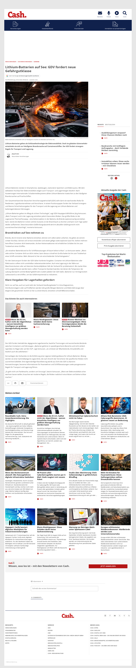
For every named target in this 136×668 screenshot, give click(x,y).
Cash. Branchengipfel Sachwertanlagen (104, 640)
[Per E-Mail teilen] (22, 383)
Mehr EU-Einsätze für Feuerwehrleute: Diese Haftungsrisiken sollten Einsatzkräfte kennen (111, 475)
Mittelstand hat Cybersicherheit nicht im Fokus (83, 417)
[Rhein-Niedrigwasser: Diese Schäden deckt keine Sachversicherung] (47, 310)
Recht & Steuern (10, 640)
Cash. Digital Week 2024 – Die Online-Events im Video (108, 635)
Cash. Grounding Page (55, 653)
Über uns (51, 651)
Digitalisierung (10, 638)
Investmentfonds (47, 29)
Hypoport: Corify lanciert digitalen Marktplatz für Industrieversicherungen (16, 529)
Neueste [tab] (100, 124)
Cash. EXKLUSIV (95, 630)
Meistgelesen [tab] (110, 124)
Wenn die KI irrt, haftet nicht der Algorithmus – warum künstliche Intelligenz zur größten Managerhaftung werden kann (18, 325)
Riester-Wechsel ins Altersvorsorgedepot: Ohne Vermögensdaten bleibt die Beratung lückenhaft (74, 322)
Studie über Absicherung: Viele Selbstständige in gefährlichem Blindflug (83, 474)
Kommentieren (36, 383)
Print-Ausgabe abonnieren (114, 246)
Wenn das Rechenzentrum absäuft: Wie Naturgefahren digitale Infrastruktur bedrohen (19, 474)
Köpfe (7, 643)
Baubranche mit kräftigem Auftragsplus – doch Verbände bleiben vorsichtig (114, 148)
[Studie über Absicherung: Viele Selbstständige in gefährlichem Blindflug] (84, 462)
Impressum (51, 638)
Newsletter (52, 648)
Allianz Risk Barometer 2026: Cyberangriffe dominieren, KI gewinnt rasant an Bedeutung (114, 418)
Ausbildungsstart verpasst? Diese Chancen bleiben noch (114, 134)
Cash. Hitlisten (95, 643)
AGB (49, 633)
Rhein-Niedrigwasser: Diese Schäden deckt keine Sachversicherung (46, 321)
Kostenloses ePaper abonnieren (114, 240)
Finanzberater (79, 29)
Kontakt (51, 640)
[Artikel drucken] (15, 383)
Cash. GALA (94, 638)
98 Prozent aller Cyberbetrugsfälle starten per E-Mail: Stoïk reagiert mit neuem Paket (51, 475)
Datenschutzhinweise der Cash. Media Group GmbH (65, 635)
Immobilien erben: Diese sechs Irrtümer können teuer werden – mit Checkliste (115, 163)
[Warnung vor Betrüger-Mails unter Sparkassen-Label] (84, 516)
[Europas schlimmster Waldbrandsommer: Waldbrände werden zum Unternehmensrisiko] (116, 516)
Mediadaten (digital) (55, 643)
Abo (49, 628)
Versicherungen (15, 29)
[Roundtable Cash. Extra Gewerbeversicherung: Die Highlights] (20, 405)
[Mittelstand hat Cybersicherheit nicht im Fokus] (84, 405)
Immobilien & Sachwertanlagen (115, 29)
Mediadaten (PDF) (54, 646)
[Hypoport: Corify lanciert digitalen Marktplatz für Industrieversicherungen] (20, 516)
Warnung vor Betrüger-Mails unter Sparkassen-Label (81, 528)
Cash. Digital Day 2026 (97, 633)
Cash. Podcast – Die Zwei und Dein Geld (103, 646)
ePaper (50, 630)
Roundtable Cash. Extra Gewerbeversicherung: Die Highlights (17, 418)
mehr (9, 333)
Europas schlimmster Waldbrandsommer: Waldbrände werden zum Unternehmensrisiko (115, 530)
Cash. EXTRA (94, 628)
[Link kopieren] (8, 383)
